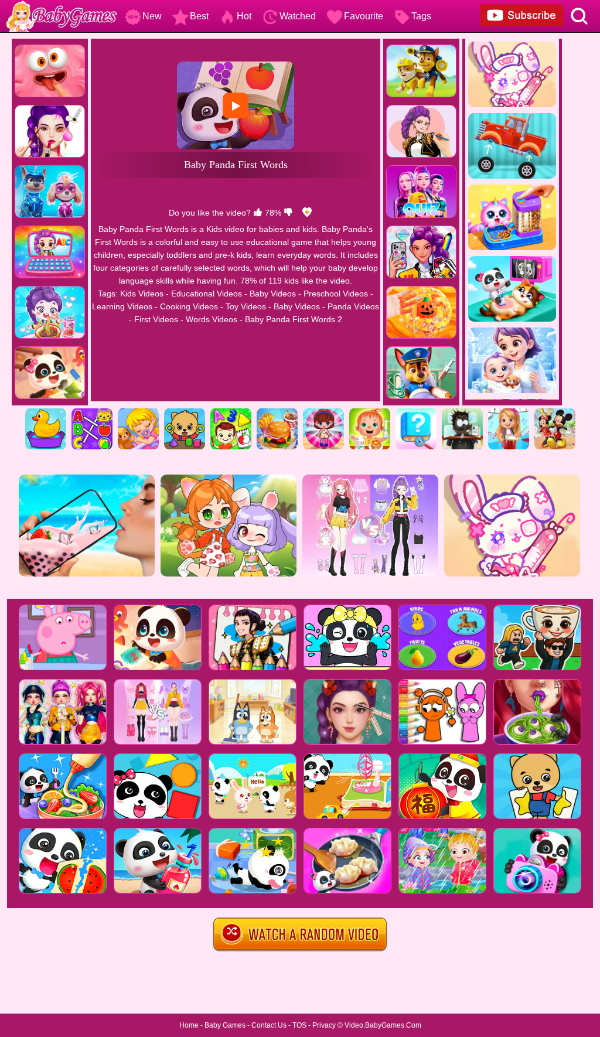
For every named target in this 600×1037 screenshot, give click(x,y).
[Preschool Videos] (184, 412)
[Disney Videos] (555, 412)
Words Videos (211, 319)
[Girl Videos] (508, 412)
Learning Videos (122, 306)
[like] (257, 212)
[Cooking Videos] (277, 412)
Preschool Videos (336, 293)
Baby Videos (273, 293)
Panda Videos (353, 306)
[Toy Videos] (323, 412)
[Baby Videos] (138, 412)
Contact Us (269, 1025)
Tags (421, 16)
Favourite (363, 16)
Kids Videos (141, 293)
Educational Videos (206, 293)
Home (189, 1025)
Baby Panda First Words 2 (293, 319)
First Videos (156, 319)
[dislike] (288, 212)
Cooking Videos (189, 306)
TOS (299, 1025)
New (152, 16)
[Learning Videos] (231, 412)
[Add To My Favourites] (307, 212)
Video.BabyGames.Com (383, 1025)
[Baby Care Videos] (369, 412)
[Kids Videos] (45, 412)
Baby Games (225, 1025)
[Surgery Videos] (462, 412)
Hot (244, 16)
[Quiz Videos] (416, 412)
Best (199, 16)
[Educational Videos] (92, 412)
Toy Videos (246, 306)
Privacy (324, 1025)
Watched (297, 16)
